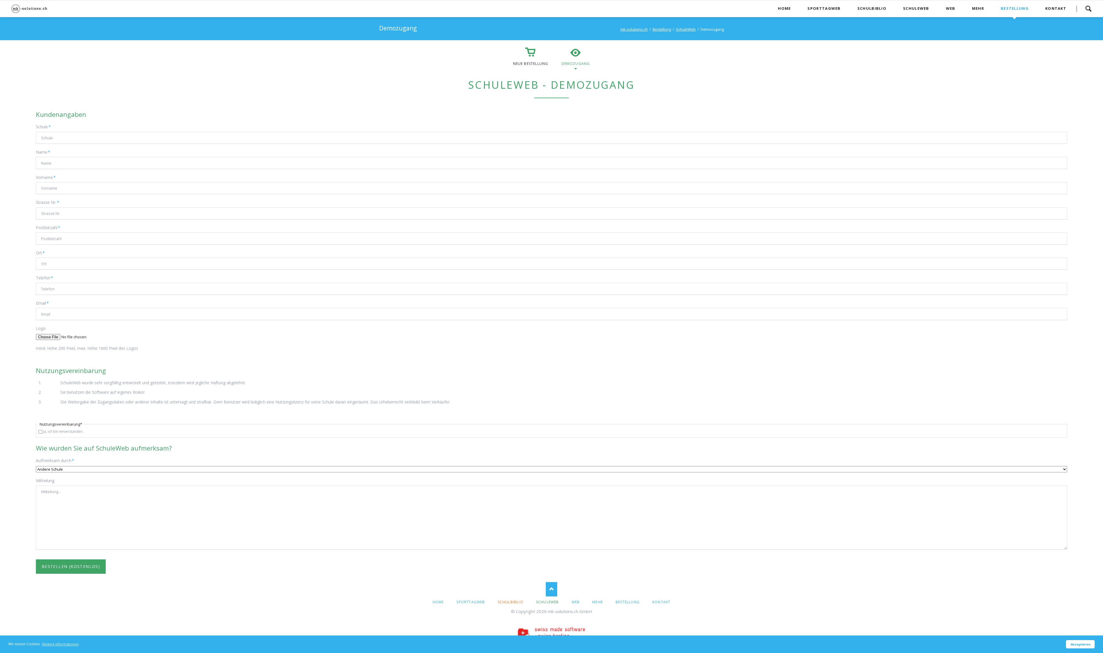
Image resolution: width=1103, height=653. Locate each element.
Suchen (1088, 8)
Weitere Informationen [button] (60, 644)
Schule (45, 127)
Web (576, 602)
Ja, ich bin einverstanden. (63, 431)
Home (438, 602)
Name (45, 152)
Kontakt (661, 602)
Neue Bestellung (530, 63)
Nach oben (551, 589)
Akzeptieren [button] (1080, 644)
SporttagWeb (470, 602)
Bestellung (662, 29)
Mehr (597, 602)
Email (45, 303)
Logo (41, 328)
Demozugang (576, 63)
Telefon (45, 278)
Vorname (46, 177)
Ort (45, 253)
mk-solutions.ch (634, 29)
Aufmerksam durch (55, 460)
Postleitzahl (48, 227)
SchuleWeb (686, 29)
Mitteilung (45, 480)
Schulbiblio (510, 602)
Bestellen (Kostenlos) (71, 566)
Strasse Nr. (47, 202)
